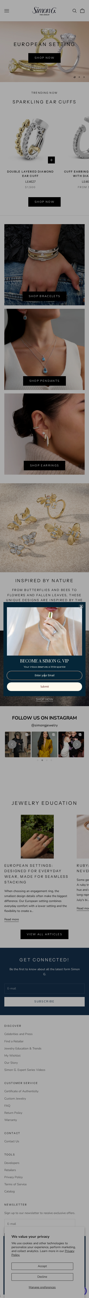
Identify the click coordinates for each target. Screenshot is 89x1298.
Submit (44, 686)
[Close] (81, 606)
